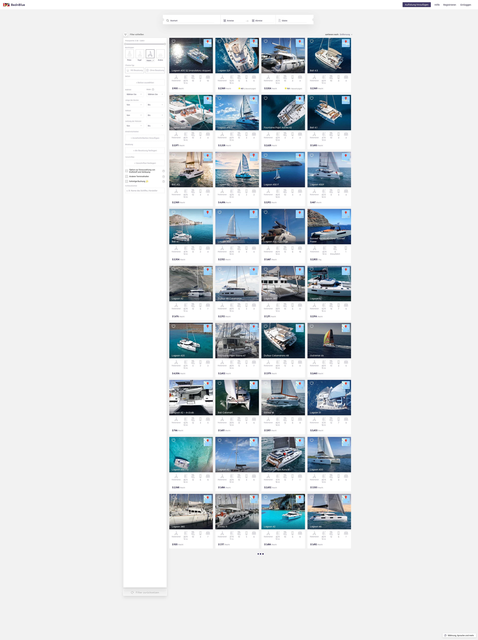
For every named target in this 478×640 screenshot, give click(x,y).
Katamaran (150, 60)
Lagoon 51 (315, 412)
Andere (160, 60)
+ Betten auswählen (145, 82)
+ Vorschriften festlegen (145, 163)
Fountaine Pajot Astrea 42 (278, 127)
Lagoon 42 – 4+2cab (183, 412)
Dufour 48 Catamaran (230, 298)
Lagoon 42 (223, 184)
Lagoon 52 (315, 298)
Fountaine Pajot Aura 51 (277, 469)
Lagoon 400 (316, 469)
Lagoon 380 (270, 298)
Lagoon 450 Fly (180, 469)
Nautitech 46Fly (272, 70)
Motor (129, 60)
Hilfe (437, 4)
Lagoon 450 (224, 241)
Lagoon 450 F (225, 127)
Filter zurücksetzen (147, 592)
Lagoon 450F (179, 127)
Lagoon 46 (316, 526)
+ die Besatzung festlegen (145, 150)
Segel (140, 60)
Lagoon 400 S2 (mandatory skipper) (191, 70)
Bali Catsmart (225, 412)
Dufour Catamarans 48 (276, 355)
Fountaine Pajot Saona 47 (231, 355)
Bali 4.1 (313, 127)
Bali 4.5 (314, 70)
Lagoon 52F (224, 70)
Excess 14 (269, 412)
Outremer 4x (317, 355)
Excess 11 (222, 526)
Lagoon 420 (178, 355)
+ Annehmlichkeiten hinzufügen (145, 138)
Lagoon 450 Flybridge (276, 241)
